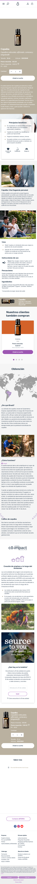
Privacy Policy (18, 882)
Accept (9, 877)
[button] (13, 359)
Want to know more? (18, 880)
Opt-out (27, 877)
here (2, 873)
